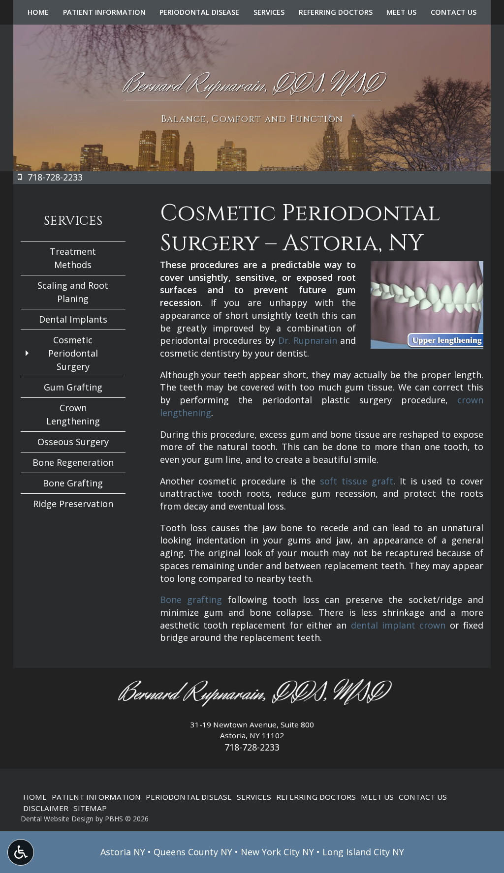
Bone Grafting (73, 483)
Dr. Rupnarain (307, 340)
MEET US (401, 12)
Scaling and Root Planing (72, 291)
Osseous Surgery (73, 442)
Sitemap (90, 808)
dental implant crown (398, 625)
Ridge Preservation (73, 504)
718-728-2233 (252, 747)
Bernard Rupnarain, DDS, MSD (252, 693)
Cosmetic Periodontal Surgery (73, 353)
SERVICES (268, 12)
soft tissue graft (356, 481)
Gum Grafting (73, 387)
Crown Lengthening (73, 414)
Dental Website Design (57, 818)
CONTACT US (453, 12)
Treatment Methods (73, 258)
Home (38, 12)
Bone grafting (191, 599)
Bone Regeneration (73, 462)
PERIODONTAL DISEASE (199, 12)
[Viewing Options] (20, 852)
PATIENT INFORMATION (104, 12)
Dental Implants (73, 319)
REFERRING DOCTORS (336, 12)
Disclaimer (45, 808)
